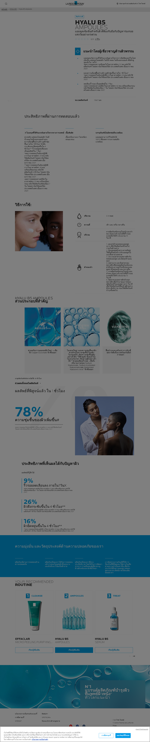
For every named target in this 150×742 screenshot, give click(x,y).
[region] (75, 734)
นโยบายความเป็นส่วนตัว (40, 739)
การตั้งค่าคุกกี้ (106, 735)
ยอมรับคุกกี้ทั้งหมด (123, 735)
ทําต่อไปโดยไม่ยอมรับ (142, 729)
